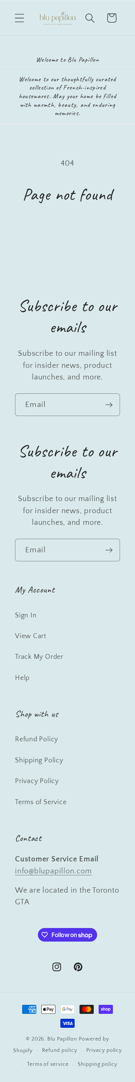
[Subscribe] (109, 404)
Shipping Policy (39, 760)
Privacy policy (104, 1050)
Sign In (25, 615)
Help (22, 678)
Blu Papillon (62, 1039)
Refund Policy (36, 739)
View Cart (30, 636)
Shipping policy (97, 1064)
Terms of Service (40, 802)
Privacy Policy (37, 781)
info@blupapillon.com (53, 871)
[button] (19, 18)
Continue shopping (67, 231)
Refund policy (59, 1050)
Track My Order (39, 657)
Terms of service (48, 1064)
